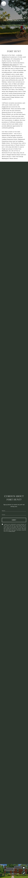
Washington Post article (10, 64)
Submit (14, 520)
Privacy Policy (11, 531)
